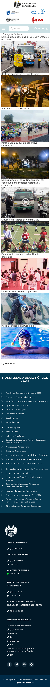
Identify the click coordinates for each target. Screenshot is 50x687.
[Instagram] (31, 664)
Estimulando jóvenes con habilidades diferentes (20, 255)
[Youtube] (24, 664)
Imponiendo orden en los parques (19, 291)
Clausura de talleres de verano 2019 (20, 219)
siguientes (8, 363)
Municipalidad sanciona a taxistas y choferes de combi (25, 38)
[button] (4, 28)
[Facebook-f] (9, 664)
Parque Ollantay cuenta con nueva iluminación (19, 144)
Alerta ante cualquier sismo (15, 108)
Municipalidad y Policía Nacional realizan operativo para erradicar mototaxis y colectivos (22, 183)
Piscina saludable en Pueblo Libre (19, 325)
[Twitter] (16, 664)
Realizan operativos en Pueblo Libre (20, 74)
